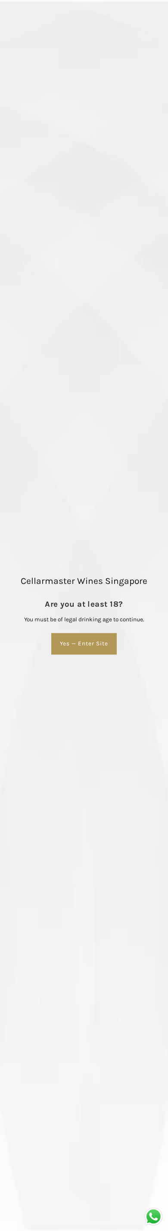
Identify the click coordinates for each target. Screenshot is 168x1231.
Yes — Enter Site (84, 643)
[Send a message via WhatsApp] (153, 1216)
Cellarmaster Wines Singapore (84, 581)
